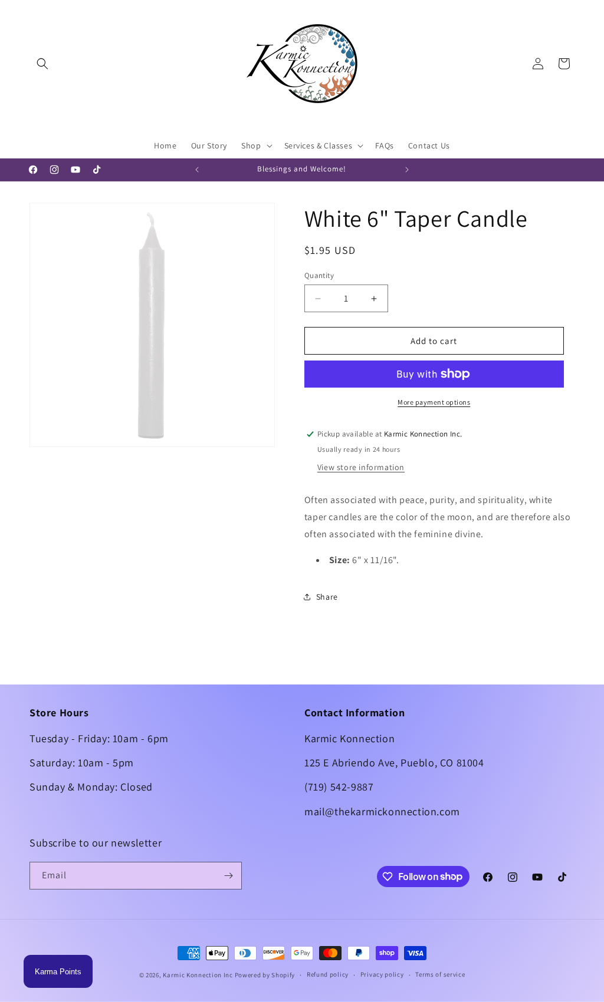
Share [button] (327, 596)
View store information (361, 467)
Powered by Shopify (265, 975)
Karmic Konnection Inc (198, 975)
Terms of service (440, 974)
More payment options (434, 402)
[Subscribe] (228, 875)
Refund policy (328, 974)
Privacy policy (382, 974)
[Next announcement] (407, 169)
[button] (42, 64)
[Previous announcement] (197, 169)
